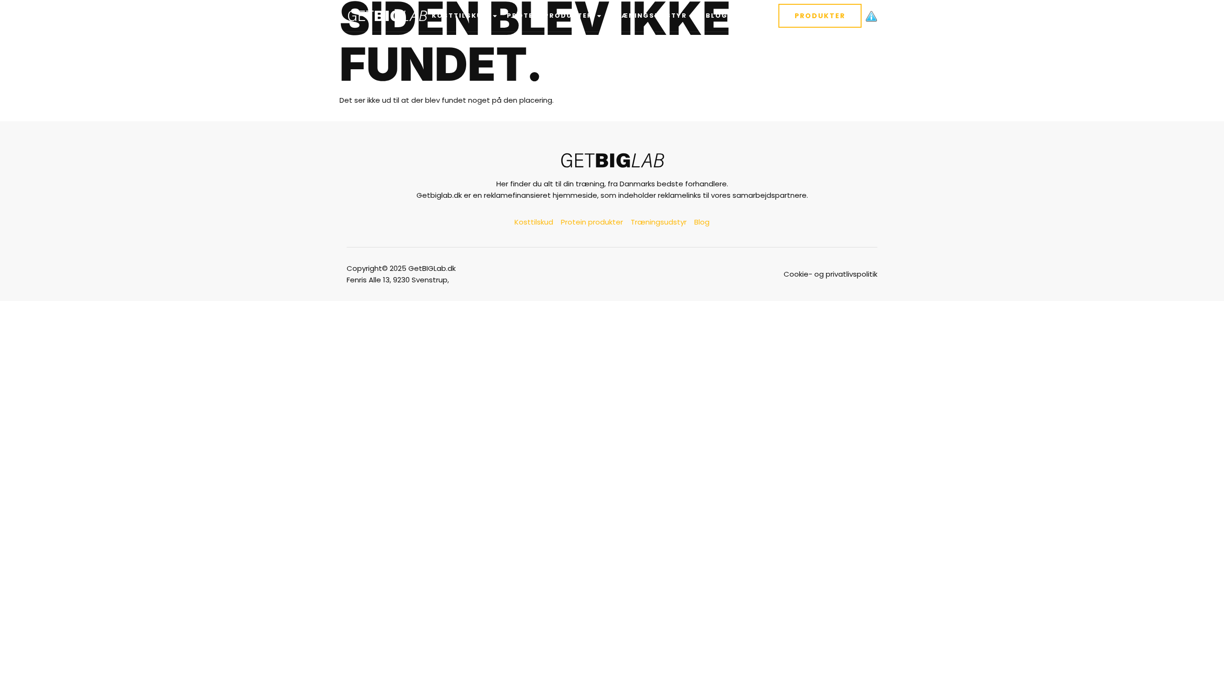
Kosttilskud (460, 15)
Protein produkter (549, 15)
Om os (750, 15)
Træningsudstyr (649, 15)
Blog (717, 15)
